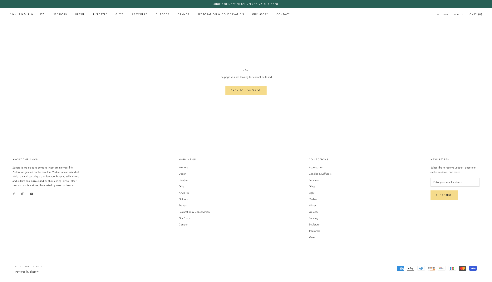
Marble (313, 199)
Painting (313, 218)
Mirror (312, 205)
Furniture (314, 180)
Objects (313, 212)
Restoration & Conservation (221, 14)
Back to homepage (246, 90)
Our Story (260, 14)
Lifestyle (100, 14)
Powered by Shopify (26, 272)
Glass (312, 186)
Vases (312, 237)
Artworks (140, 14)
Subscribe (444, 195)
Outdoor (163, 14)
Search (458, 14)
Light (311, 193)
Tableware (314, 231)
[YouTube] (31, 193)
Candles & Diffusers (320, 174)
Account (442, 14)
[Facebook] (13, 193)
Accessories (316, 167)
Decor (80, 14)
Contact (283, 14)
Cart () (476, 14)
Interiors (59, 14)
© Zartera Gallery (28, 266)
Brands (183, 14)
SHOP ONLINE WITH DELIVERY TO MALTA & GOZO (246, 4)
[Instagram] (22, 193)
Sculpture (314, 224)
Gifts (120, 14)
